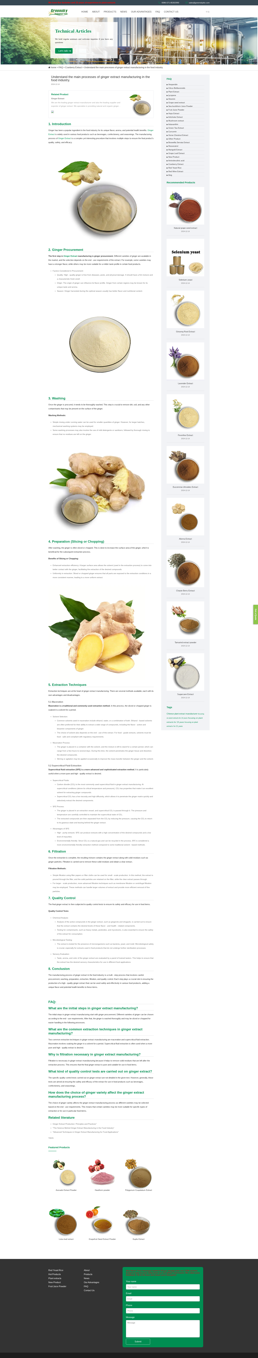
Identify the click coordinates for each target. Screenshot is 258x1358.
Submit (138, 1341)
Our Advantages (91, 1282)
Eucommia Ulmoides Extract (185, 487)
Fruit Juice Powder (175, 110)
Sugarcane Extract (185, 694)
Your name (131, 1281)
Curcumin (172, 131)
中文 (208, 12)
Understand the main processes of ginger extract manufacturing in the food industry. (123, 67)
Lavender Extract (185, 383)
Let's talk (63, 51)
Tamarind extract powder (185, 642)
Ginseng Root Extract (185, 332)
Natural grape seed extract (185, 228)
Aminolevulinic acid (175, 160)
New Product (173, 157)
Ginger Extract (64, 138)
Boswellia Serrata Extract (178, 142)
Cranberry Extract (73, 67)
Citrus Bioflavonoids (176, 88)
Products (88, 1274)
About (86, 1270)
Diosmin (171, 99)
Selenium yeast (185, 280)
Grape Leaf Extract (175, 153)
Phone (129, 1305)
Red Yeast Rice (174, 168)
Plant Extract (173, 92)
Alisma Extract (185, 539)
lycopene (171, 95)
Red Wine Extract (175, 171)
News (86, 1278)
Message (130, 1317)
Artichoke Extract (175, 117)
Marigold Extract (174, 150)
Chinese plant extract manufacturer (182, 714)
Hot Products (54, 1274)
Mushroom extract (175, 121)
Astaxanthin (172, 124)
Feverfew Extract (185, 435)
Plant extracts (54, 1278)
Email (128, 1293)
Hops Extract (173, 113)
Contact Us (89, 1290)
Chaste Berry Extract (185, 591)
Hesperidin (172, 84)
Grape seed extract (176, 102)
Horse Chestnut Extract (177, 135)
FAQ (61, 67)
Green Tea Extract (175, 128)
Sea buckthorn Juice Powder (180, 106)
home (53, 67)
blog (169, 175)
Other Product (173, 139)
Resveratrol (172, 146)
